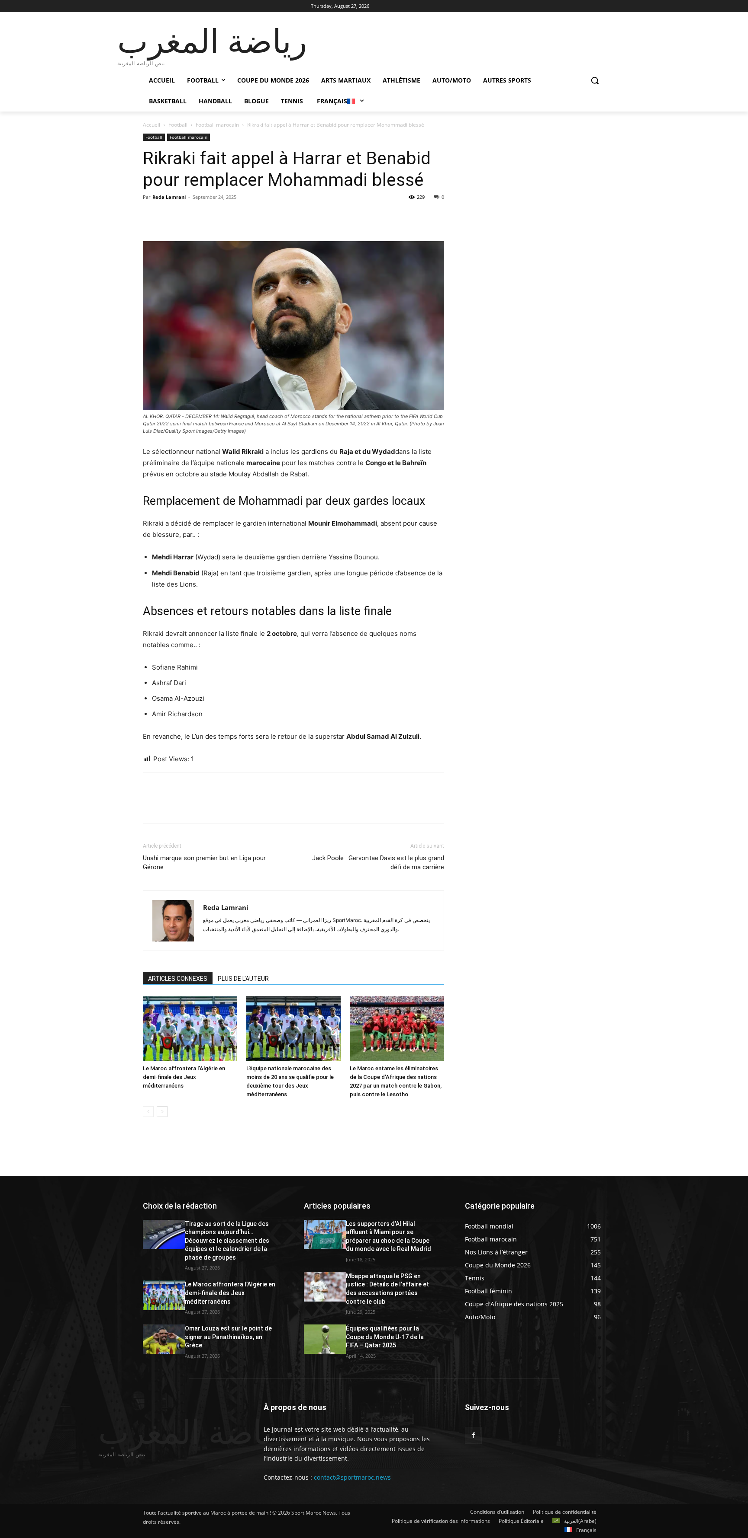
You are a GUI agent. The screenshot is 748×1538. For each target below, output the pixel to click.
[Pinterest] (191, 216)
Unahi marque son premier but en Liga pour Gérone (204, 862)
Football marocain (217, 124)
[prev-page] (148, 1111)
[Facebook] (151, 216)
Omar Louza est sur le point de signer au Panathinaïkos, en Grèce (228, 1337)
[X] (171, 216)
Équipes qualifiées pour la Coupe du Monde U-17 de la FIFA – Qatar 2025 (385, 1337)
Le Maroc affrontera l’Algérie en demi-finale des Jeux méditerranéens (184, 1077)
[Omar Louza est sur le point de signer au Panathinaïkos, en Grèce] (164, 1339)
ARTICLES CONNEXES (177, 978)
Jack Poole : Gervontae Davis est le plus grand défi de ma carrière (378, 862)
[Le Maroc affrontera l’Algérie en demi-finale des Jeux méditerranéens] (190, 1028)
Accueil (151, 124)
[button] (594, 80)
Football (177, 124)
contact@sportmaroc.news (351, 1477)
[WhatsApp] (211, 216)
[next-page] (162, 1111)
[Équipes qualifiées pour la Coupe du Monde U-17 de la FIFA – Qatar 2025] (325, 1339)
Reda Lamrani (169, 197)
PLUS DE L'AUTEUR (243, 978)
